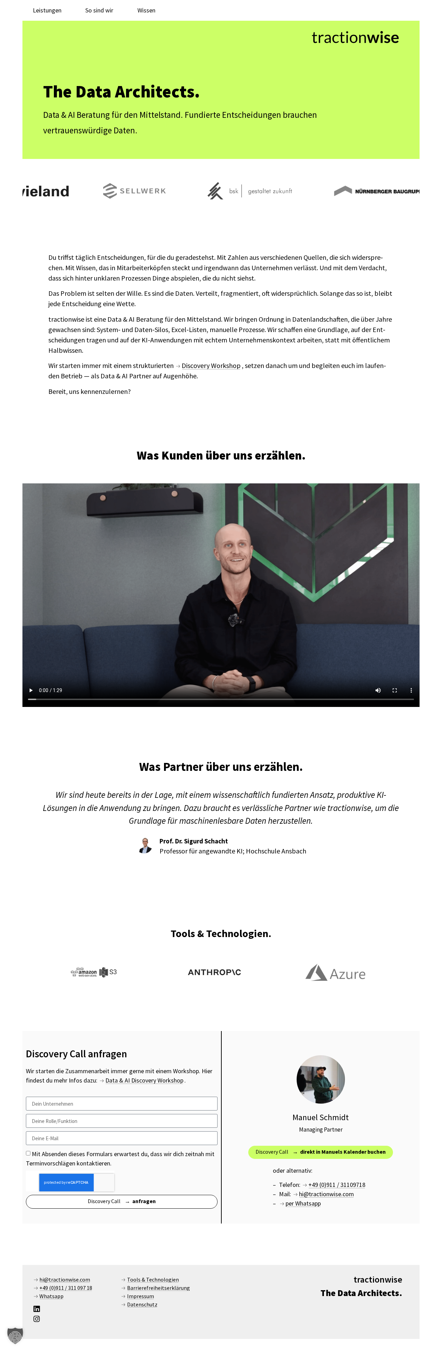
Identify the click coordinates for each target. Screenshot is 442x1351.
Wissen (146, 10)
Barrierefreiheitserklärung (158, 1287)
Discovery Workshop (211, 365)
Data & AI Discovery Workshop (144, 1080)
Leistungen (47, 10)
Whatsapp (51, 1296)
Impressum (140, 1296)
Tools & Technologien (153, 1279)
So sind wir (99, 10)
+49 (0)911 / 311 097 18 (65, 1287)
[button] (15, 1336)
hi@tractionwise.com (326, 1194)
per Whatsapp (303, 1203)
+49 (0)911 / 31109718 (336, 1185)
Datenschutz (142, 1304)
